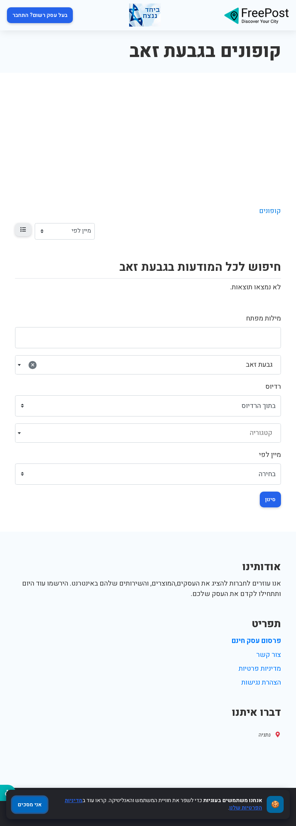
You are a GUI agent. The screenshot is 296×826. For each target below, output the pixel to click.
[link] (256, 15)
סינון (270, 499)
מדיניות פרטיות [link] (260, 668)
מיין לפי (270, 455)
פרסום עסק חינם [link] (256, 641)
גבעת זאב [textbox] (151, 364)
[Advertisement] (148, 131)
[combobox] (148, 365)
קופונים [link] (270, 211)
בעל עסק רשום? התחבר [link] (39, 15)
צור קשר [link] (268, 655)
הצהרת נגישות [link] (261, 682)
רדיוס (273, 386)
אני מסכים (30, 805)
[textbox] (148, 433)
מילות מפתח (263, 318)
